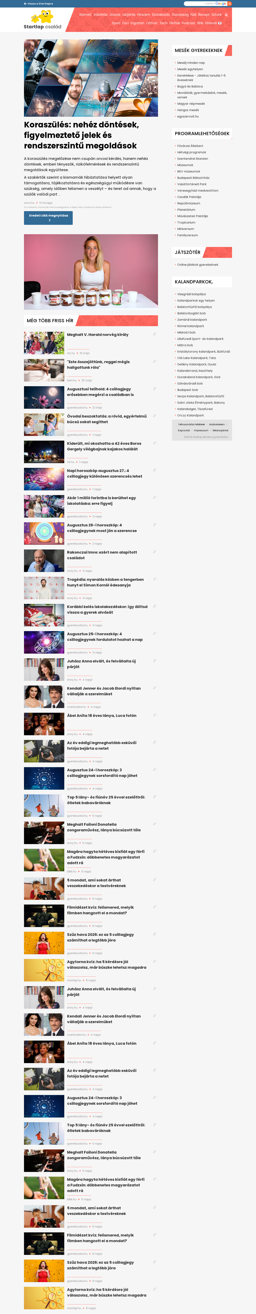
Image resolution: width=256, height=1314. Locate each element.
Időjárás (128, 14)
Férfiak (174, 23)
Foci (125, 23)
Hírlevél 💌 (213, 23)
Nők (193, 14)
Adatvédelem (217, 424)
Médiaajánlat (220, 430)
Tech (163, 23)
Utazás (115, 14)
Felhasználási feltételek (192, 424)
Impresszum (201, 430)
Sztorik (217, 14)
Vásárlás (101, 14)
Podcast (188, 23)
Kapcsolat (184, 430)
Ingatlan (137, 23)
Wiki (200, 23)
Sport (116, 23)
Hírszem (143, 14)
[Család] (44, 20)
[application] (91, 272)
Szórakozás (161, 14)
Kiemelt (85, 14)
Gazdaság (180, 14)
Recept (204, 14)
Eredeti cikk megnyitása (48, 215)
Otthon (152, 23)
